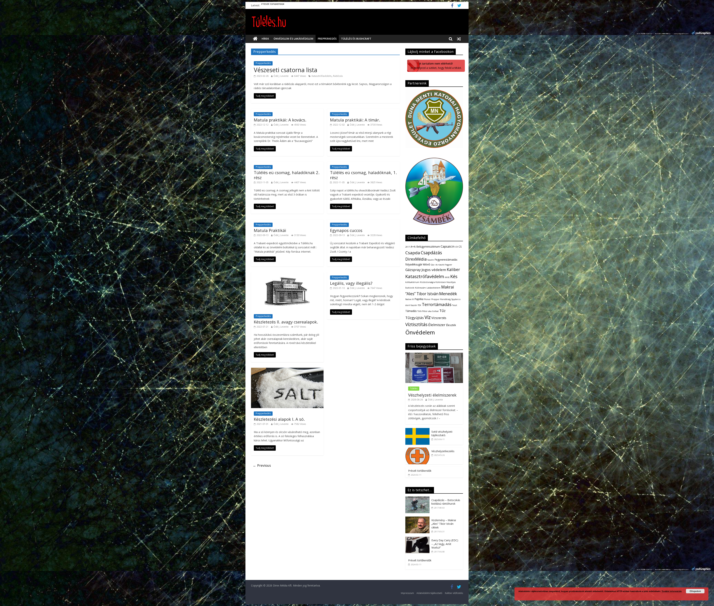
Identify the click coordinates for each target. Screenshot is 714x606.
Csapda (412, 253)
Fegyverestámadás (446, 259)
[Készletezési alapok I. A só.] (287, 370)
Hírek (265, 38)
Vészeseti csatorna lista (285, 70)
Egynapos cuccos (346, 230)
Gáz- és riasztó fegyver (441, 264)
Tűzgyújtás (414, 317)
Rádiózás (338, 76)
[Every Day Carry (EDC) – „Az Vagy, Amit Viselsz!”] (418, 538)
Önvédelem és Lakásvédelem (293, 38)
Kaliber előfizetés (454, 593)
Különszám (420, 287)
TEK (419, 305)
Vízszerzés (438, 318)
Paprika (418, 299)
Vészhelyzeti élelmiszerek (432, 395)
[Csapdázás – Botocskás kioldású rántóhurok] (418, 498)
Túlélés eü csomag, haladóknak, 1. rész (363, 175)
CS (460, 246)
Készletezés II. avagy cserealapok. (286, 322)
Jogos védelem (434, 269)
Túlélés (413, 388)
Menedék (448, 293)
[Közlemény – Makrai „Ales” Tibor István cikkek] (418, 518)
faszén (430, 260)
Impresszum (407, 593)
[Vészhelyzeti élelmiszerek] (434, 354)
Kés (453, 276)
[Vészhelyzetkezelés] (417, 449)
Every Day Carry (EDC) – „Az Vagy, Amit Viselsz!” (444, 543)
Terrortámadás (436, 304)
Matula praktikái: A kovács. (280, 120)
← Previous (262, 465)
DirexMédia (416, 259)
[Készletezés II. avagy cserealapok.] (287, 274)
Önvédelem (420, 332)
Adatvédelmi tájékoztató (429, 593)
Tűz (442, 310)
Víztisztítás (416, 324)
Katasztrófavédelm (322, 76)
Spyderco (456, 299)
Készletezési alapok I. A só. (279, 419)
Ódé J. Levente (281, 76)
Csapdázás (431, 253)
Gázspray (413, 269)
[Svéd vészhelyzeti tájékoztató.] (417, 430)
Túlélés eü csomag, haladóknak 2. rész (286, 175)
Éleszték (451, 325)
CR (456, 247)
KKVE (447, 277)
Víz (427, 317)
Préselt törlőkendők (419, 470)
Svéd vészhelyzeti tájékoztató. (279, 5)
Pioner (427, 299)
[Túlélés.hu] (255, 39)
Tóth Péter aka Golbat (428, 311)
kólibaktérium (412, 282)
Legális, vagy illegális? (351, 283)
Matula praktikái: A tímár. (355, 120)
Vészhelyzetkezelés (442, 451)
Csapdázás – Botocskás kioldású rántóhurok (445, 502)
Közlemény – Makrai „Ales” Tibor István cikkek (443, 523)
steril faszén (411, 305)
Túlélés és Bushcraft (356, 38)
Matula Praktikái (270, 230)
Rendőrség (445, 299)
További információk (672, 591)
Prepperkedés (327, 38)
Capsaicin (447, 246)
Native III (409, 299)
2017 (407, 247)
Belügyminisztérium (428, 246)
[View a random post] (459, 39)
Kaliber (453, 269)
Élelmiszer (436, 324)
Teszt (454, 305)
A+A (413, 246)
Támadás (411, 311)
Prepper (435, 299)
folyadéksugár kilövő (417, 264)
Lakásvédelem (433, 287)
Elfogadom (695, 591)
